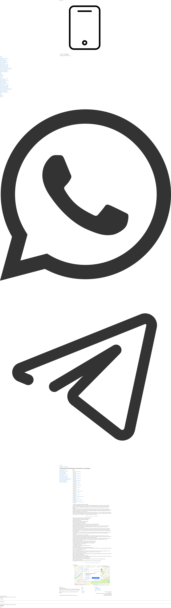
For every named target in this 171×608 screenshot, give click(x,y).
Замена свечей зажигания (76, 482)
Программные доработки (63, 481)
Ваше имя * (1, 597)
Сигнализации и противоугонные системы (65, 478)
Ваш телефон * (2, 601)
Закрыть (1, 607)
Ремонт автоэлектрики (62, 473)
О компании (83, 591)
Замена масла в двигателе (77, 471)
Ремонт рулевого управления (63, 471)
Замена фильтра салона (76, 494)
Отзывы (83, 590)
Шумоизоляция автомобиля (63, 477)
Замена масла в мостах (76, 487)
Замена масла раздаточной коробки (78, 496)
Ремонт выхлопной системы (63, 474)
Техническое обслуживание (63, 469)
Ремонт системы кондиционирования (64, 479)
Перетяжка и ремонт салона (63, 482)
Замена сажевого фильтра (76, 483)
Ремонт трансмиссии (62, 472)
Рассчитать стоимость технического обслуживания (92, 562)
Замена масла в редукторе (77, 473)
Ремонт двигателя (62, 470)
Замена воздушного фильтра (77, 485)
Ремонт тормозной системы (63, 476)
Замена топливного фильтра (77, 478)
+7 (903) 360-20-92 (62, 53)
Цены (82, 589)
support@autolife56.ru (98, 589)
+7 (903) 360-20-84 (62, 54)
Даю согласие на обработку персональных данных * (8, 604)
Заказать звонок (109, 592)
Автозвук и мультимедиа (63, 480)
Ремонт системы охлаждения (63, 475)
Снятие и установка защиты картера (78, 501)
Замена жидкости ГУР (76, 489)
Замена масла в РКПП (76, 492)
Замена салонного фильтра (77, 476)
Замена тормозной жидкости (77, 480)
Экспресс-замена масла (76, 498)
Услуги (82, 588)
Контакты (83, 592)
